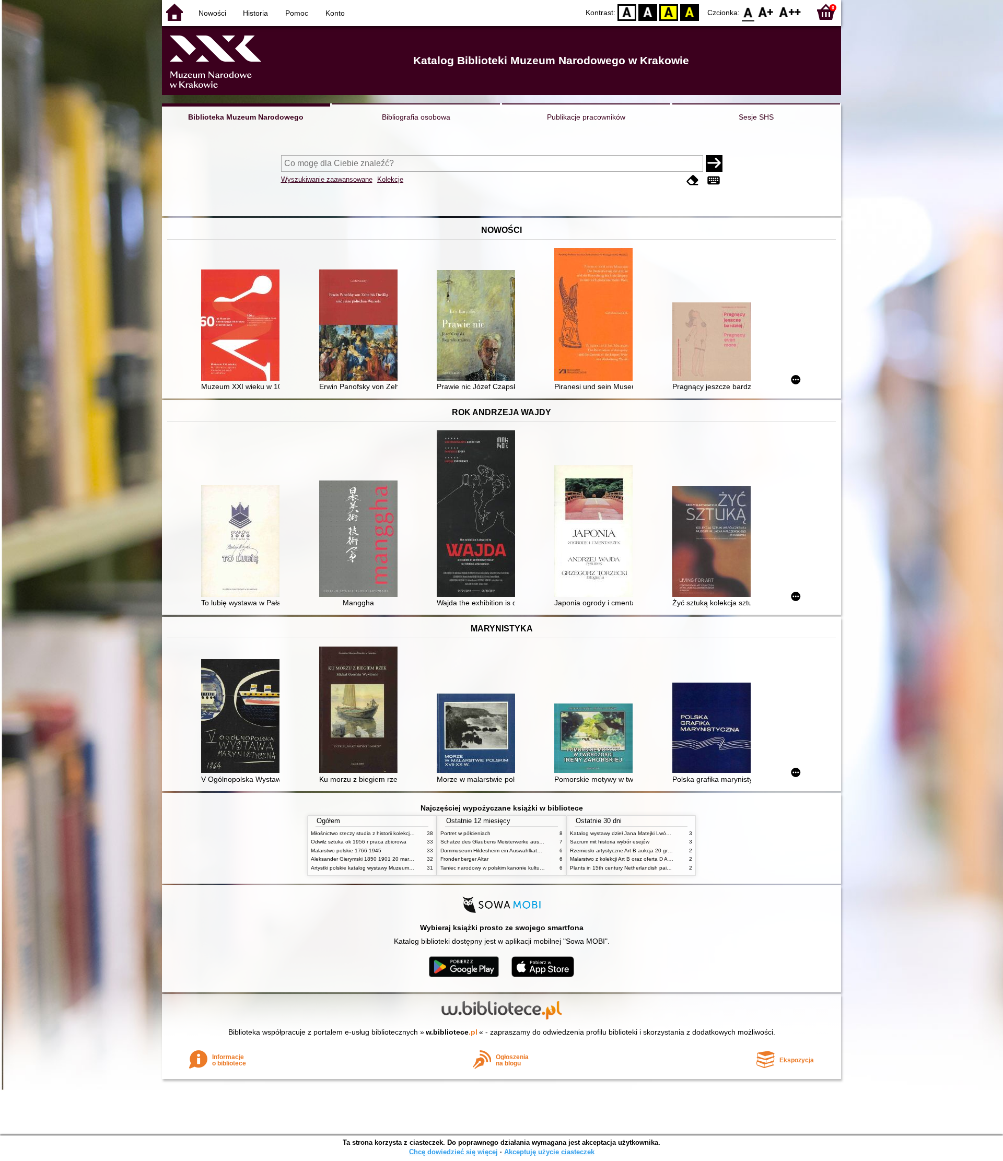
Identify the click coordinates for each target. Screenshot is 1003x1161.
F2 (790, 11)
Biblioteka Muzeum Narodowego (246, 117)
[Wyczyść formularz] (692, 180)
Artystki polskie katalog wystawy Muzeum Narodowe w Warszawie (389, 868)
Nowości (212, 13)
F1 (766, 11)
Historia (255, 13)
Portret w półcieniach (465, 833)
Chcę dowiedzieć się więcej (453, 1152)
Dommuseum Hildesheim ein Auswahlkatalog (493, 850)
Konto (335, 13)
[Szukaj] (714, 163)
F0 (748, 11)
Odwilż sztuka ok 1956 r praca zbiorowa (358, 842)
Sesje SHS (756, 117)
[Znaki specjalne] (713, 180)
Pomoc (296, 13)
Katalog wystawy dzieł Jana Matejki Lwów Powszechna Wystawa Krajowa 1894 (665, 833)
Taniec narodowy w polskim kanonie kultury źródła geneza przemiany (523, 868)
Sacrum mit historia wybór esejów (609, 842)
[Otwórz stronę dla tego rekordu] (243, 326)
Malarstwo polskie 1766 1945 (346, 850)
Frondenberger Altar (464, 859)
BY (689, 11)
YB (668, 11)
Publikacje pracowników (586, 117)
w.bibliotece (451, 1032)
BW (648, 11)
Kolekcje (390, 179)
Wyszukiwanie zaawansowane (326, 179)
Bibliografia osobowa (416, 117)
